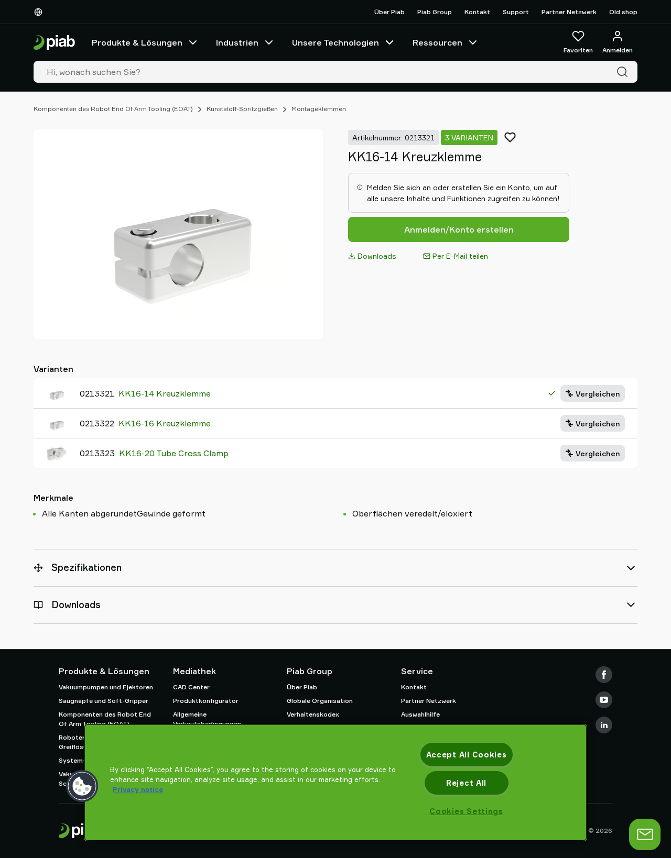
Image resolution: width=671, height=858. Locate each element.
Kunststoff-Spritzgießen (242, 109)
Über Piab (389, 12)
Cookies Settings (466, 811)
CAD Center (191, 687)
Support (516, 12)
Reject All (466, 782)
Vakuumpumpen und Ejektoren (106, 687)
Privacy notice (138, 789)
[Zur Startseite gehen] (54, 42)
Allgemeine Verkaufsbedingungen (207, 719)
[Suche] (624, 71)
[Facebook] (604, 674)
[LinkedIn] (604, 725)
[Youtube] (604, 699)
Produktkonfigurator (206, 701)
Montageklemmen (318, 109)
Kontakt (477, 12)
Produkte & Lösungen (137, 42)
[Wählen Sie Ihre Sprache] (40, 12)
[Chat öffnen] (645, 834)
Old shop (623, 12)
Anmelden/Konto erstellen (459, 229)
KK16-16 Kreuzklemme (164, 423)
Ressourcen (437, 42)
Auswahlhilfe (420, 714)
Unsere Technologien (335, 42)
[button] (82, 786)
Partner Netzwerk (569, 12)
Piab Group (434, 12)
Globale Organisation (320, 701)
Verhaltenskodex (313, 714)
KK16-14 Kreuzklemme (164, 393)
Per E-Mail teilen (460, 255)
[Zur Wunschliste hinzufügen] (510, 137)
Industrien (237, 42)
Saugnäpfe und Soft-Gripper (103, 701)
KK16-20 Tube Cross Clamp (174, 453)
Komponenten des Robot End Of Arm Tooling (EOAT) (113, 109)
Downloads (377, 255)
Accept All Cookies (466, 754)
